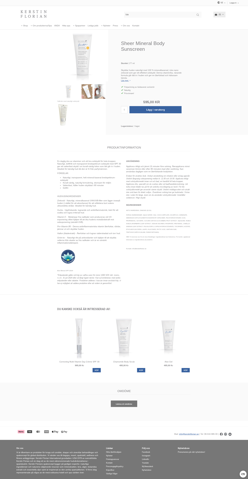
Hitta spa (66, 25)
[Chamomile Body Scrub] (124, 336)
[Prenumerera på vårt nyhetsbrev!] (230, 434)
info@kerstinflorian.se (189, 434)
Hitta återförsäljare (113, 452)
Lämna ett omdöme (124, 404)
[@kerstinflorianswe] (225, 434)
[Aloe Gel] (168, 336)
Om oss (126, 25)
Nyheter (106, 25)
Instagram (146, 456)
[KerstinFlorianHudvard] (221, 434)
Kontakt (135, 25)
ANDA (57, 25)
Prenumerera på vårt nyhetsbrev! (191, 452)
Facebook (146, 452)
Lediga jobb (93, 25)
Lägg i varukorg (155, 109)
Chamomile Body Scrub (124, 362)
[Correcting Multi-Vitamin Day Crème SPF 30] (79, 336)
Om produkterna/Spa (42, 25)
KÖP (97, 370)
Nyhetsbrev (146, 470)
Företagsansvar (112, 459)
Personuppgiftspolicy (114, 466)
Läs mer (125, 80)
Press (115, 25)
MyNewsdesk (147, 466)
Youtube (145, 463)
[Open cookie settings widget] (243, 474)
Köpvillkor (110, 470)
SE (222, 3)
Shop (25, 25)
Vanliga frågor (111, 474)
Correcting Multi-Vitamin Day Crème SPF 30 (79, 362)
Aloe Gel (168, 362)
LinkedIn (145, 459)
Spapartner (80, 25)
